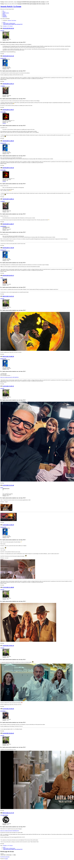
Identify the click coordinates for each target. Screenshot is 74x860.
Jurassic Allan (3, 111)
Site (3, 10)
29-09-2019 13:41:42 (8, 167)
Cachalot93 (2, 201)
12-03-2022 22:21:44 (8, 485)
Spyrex (1, 487)
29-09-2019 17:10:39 (8, 247)
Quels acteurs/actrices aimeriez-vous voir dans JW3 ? (13, 24)
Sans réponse (14, 20)
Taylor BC (2, 30)
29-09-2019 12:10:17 (8, 109)
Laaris (1, 277)
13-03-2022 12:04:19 (8, 525)
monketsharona (3, 226)
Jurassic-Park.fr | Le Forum (10, 6)
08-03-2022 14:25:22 (8, 296)
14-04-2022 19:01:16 (8, 645)
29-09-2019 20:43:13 (8, 275)
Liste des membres (6, 12)
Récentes (9, 20)
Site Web (4, 123)
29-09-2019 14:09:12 (8, 199)
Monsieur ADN (3, 58)
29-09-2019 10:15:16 (8, 56)
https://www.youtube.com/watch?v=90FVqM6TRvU (9, 377)
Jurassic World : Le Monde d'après (9, 23)
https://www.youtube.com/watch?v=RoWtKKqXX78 (9, 830)
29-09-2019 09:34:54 (8, 28)
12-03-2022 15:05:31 (8, 386)
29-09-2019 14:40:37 (8, 224)
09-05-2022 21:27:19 (8, 813)
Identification (5, 16)
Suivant (11, 845)
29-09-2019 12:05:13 (8, 83)
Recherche (4, 14)
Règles (4, 13)
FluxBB (6, 858)
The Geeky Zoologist (4, 815)
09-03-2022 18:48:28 (8, 356)
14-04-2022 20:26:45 (8, 733)
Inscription (4, 15)
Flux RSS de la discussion (4, 856)
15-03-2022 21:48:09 (8, 587)
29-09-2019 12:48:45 (8, 141)
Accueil (4, 11)
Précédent (4, 845)
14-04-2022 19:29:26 (8, 708)
